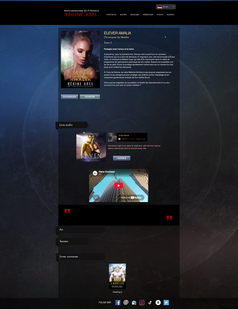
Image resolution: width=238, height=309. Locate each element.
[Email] (126, 302)
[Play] (120, 139)
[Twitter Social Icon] (166, 302)
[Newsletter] (134, 302)
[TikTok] (150, 302)
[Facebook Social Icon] (117, 302)
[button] (121, 158)
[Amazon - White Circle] (158, 302)
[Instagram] (142, 302)
